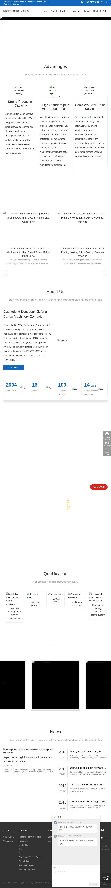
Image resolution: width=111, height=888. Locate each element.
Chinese (104, 2)
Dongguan (102, 884)
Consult (100, 487)
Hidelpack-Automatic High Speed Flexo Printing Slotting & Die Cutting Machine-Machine (82, 252)
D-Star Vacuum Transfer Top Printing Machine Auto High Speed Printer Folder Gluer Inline (28, 252)
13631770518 (90, 2)
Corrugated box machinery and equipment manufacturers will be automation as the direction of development (88, 774)
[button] (105, 37)
